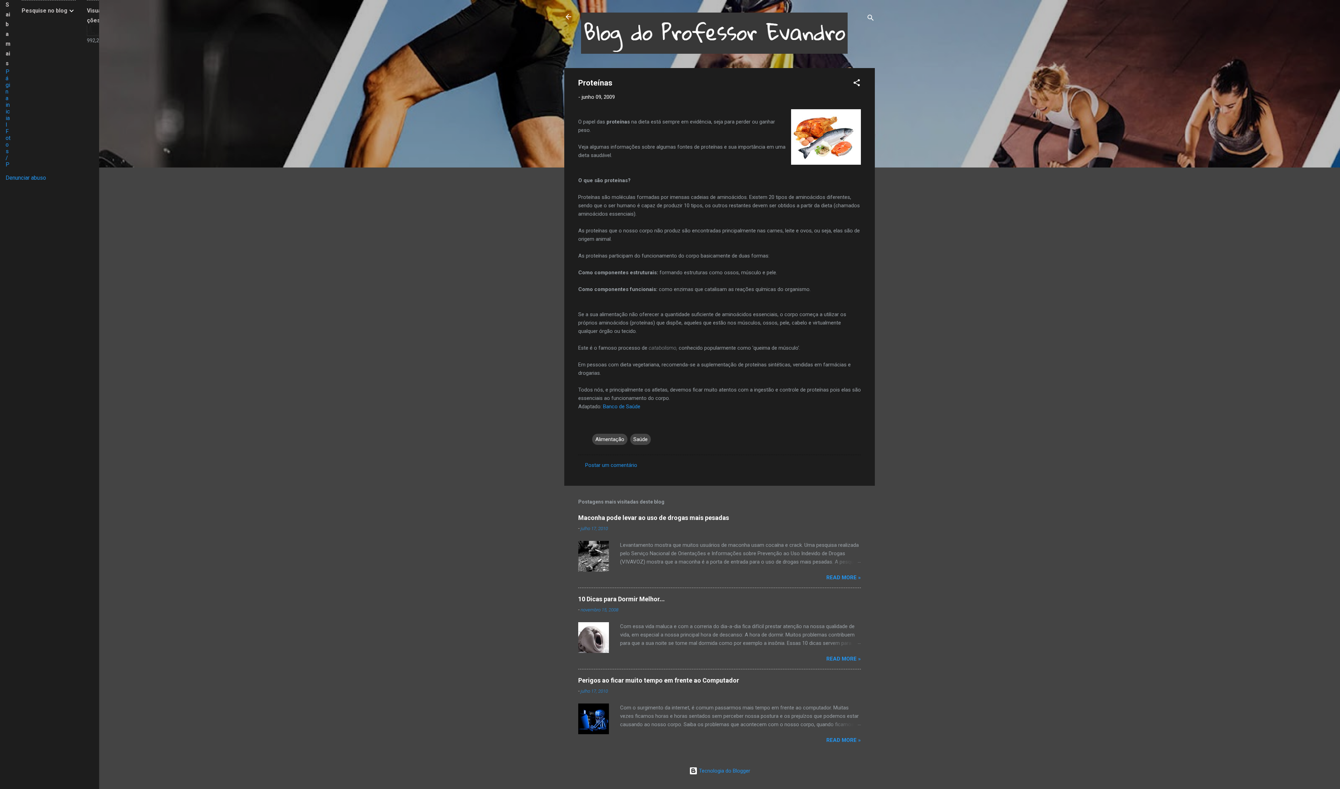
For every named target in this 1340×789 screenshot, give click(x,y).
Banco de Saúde (621, 406)
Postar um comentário (611, 465)
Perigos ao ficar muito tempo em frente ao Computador (658, 680)
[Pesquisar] (870, 19)
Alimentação (609, 439)
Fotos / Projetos (8, 161)
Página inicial (8, 98)
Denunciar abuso (26, 177)
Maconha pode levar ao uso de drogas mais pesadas (653, 517)
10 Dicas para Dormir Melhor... (621, 599)
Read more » (843, 577)
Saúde (640, 439)
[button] (857, 84)
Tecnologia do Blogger (724, 771)
